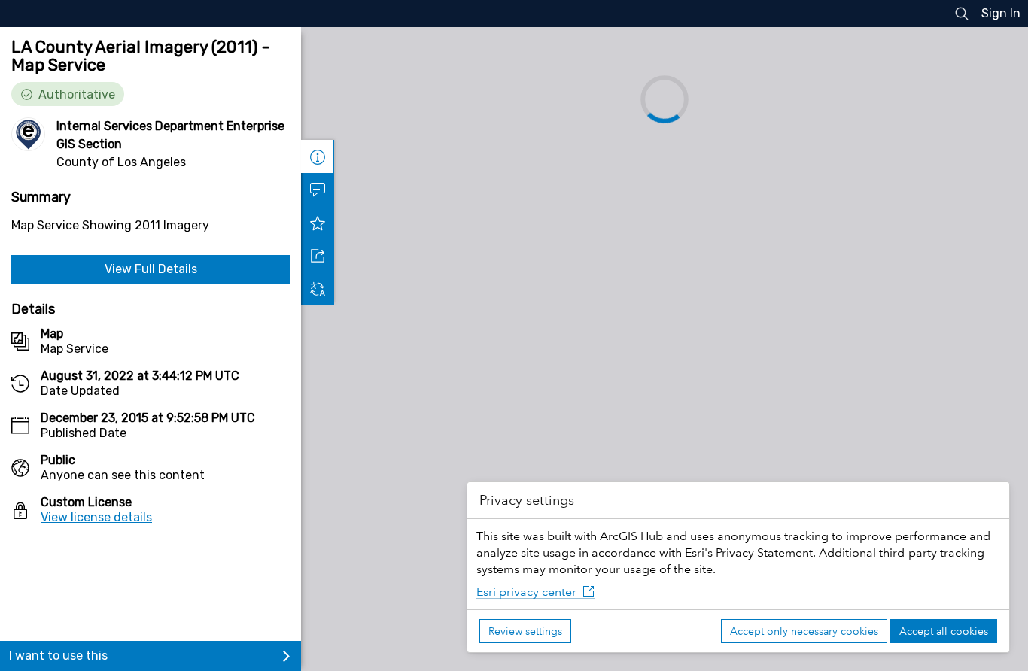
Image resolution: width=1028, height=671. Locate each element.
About (317, 156)
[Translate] (317, 288)
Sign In (1000, 13)
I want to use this (58, 655)
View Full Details (151, 269)
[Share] (317, 255)
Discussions (317, 189)
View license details (96, 517)
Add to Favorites (317, 222)
